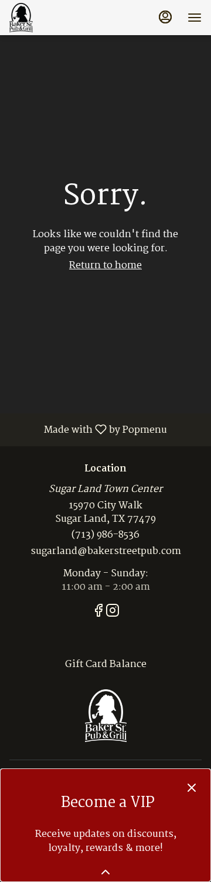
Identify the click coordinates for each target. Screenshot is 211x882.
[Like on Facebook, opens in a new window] (98, 613)
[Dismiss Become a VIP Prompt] (192, 788)
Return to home (105, 266)
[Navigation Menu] (194, 18)
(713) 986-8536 (105, 535)
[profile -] (165, 17)
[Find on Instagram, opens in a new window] (113, 613)
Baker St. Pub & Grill (105, 715)
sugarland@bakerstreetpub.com (105, 552)
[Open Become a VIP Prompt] (105, 872)
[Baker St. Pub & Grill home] (62, 17)
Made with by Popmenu (88, 429)
